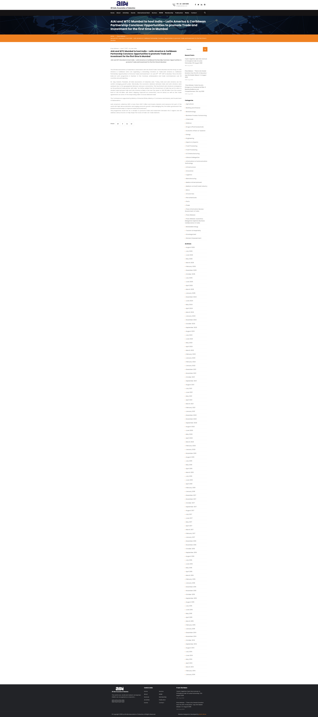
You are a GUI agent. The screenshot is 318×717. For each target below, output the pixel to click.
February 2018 (190, 488)
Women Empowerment (193, 238)
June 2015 (189, 610)
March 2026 (190, 262)
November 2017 (191, 499)
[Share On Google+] (131, 124)
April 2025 (189, 285)
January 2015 (190, 629)
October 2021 (190, 377)
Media (187, 13)
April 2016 (189, 571)
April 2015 (189, 617)
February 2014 (191, 671)
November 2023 (191, 320)
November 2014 (191, 636)
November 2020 (191, 419)
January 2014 (190, 674)
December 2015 (191, 587)
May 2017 (189, 522)
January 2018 (190, 491)
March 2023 (190, 350)
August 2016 (190, 556)
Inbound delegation (193, 157)
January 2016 (190, 583)
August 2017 (190, 510)
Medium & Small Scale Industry (196, 186)
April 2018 (189, 484)
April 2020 (189, 438)
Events (133, 13)
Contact (194, 13)
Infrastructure (191, 167)
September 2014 (191, 644)
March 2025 (190, 289)
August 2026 (190, 247)
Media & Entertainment (194, 182)
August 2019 (190, 457)
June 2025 (189, 282)
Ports (188, 201)
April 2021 (189, 400)
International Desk (144, 13)
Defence (189, 123)
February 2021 (190, 407)
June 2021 (189, 392)
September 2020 (191, 423)
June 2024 (189, 301)
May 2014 (189, 659)
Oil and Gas (190, 194)
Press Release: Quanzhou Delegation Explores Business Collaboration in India (195, 221)
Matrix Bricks (202, 714)
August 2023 (190, 331)
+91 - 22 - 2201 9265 (182, 4)
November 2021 (191, 373)
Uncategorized (191, 234)
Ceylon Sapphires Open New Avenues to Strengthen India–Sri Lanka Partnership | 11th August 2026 (196, 61)
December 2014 (191, 632)
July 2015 (189, 606)
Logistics (189, 175)
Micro (188, 190)
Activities (126, 13)
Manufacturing (191, 178)
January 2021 (190, 411)
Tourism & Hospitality (193, 230)
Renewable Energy (192, 227)
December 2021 (191, 369)
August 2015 (190, 602)
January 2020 (190, 449)
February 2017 (190, 533)
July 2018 (189, 476)
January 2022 (190, 365)
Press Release (115, 48)
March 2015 (190, 621)
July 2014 (189, 651)
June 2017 (189, 518)
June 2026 (189, 255)
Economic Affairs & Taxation (195, 131)
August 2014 (190, 648)
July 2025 (189, 278)
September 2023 (191, 327)
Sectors (154, 13)
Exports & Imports (192, 142)
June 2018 (189, 480)
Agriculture (190, 104)
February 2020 (191, 446)
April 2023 (189, 346)
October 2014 (190, 640)
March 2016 (190, 575)
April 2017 (189, 526)
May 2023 (189, 343)
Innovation (189, 171)
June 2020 (189, 430)
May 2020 (189, 434)
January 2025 (190, 293)
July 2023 (189, 335)
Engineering (190, 138)
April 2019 (189, 468)
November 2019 (191, 453)
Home (112, 13)
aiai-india (134, 48)
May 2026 (189, 259)
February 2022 (191, 362)
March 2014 (190, 667)
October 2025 (190, 274)
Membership (169, 13)
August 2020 (190, 426)
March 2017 (190, 529)
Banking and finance (193, 108)
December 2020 (191, 415)
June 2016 (189, 564)
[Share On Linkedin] (127, 124)
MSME (161, 13)
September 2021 (191, 381)
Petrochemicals (191, 197)
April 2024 (189, 308)
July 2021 (189, 388)
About (119, 13)
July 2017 (189, 514)
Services (146, 697)
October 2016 (190, 549)
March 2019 (190, 472)
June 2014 (189, 655)
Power (188, 205)
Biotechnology (191, 112)
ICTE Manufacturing (193, 153)
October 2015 (190, 594)
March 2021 (190, 404)
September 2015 (191, 598)
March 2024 (190, 312)
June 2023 (189, 339)
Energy (188, 134)
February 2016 (190, 579)
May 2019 (189, 465)
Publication (179, 13)
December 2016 (191, 541)
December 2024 (191, 297)
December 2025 (191, 270)
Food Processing (191, 146)
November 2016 (191, 545)
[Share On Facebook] (122, 124)
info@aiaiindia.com (181, 6)
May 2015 (189, 613)
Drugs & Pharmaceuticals (195, 127)
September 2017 (191, 507)
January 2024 (191, 316)
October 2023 (190, 324)
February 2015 (190, 625)
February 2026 (191, 266)
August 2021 (190, 385)
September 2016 (191, 552)
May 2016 (189, 568)
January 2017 (190, 537)
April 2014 (189, 663)
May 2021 (189, 396)
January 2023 (190, 358)
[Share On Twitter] (118, 124)
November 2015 (191, 590)
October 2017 (190, 503)
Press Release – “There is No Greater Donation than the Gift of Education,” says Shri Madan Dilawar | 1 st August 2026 (196, 74)
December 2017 (191, 495)
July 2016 (189, 560)
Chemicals (189, 119)
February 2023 (191, 354)
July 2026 (189, 251)
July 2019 (189, 461)
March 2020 (190, 442)
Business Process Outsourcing (196, 115)
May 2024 (189, 304)
